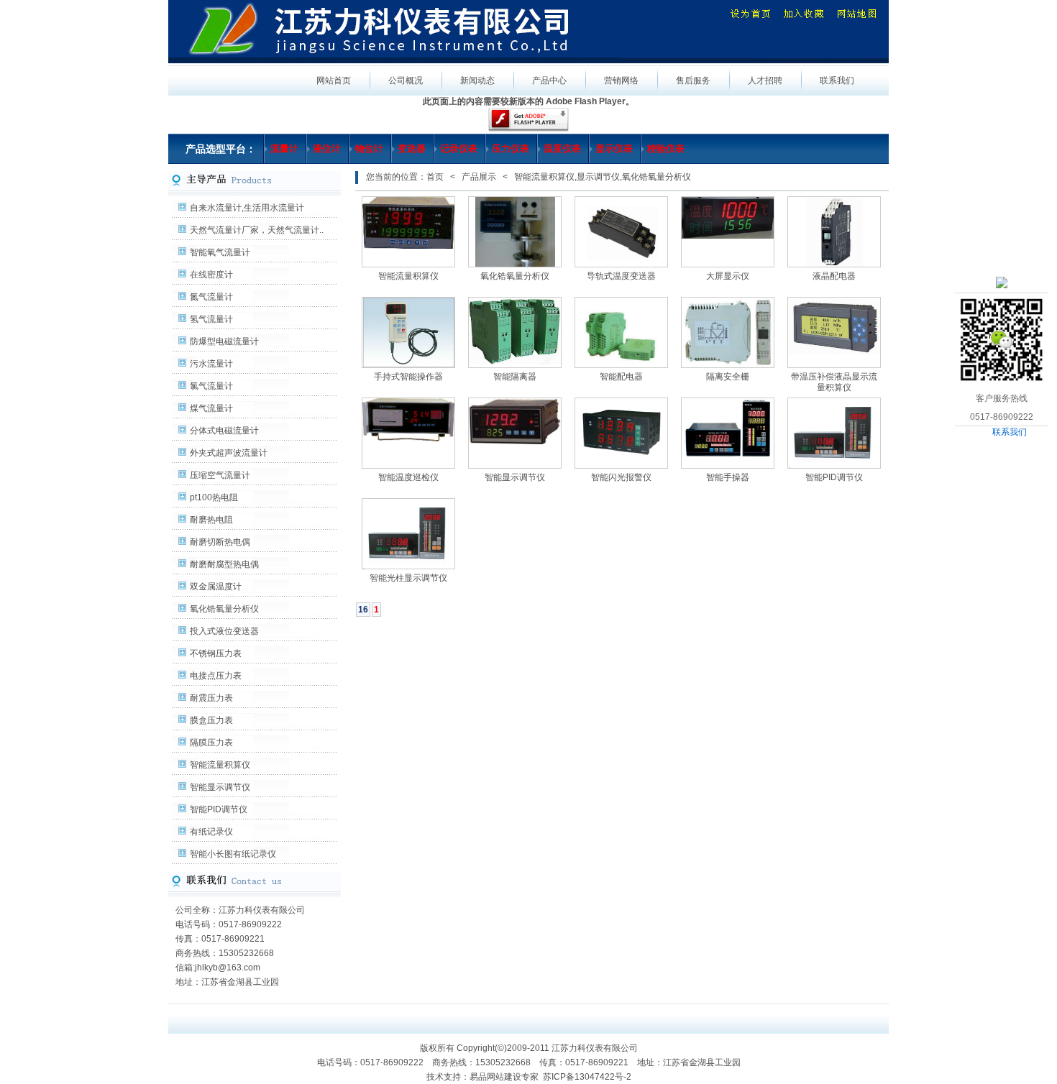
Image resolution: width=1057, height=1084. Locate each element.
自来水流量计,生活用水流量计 (247, 208)
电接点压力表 (216, 676)
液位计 (327, 148)
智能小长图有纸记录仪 (233, 854)
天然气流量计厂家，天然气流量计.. (257, 230)
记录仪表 (458, 148)
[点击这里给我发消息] (1001, 282)
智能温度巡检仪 (408, 477)
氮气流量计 (211, 297)
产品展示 (479, 177)
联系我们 (1009, 432)
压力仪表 (510, 148)
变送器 (412, 148)
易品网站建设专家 (504, 1077)
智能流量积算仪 (220, 765)
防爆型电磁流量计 (224, 341)
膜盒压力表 (211, 720)
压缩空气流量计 (220, 475)
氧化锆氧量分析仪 (224, 609)
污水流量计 (211, 364)
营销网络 (621, 80)
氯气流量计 (211, 386)
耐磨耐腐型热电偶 (224, 564)
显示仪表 (614, 148)
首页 (435, 177)
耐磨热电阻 (211, 520)
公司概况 (405, 80)
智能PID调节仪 (218, 809)
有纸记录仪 (211, 832)
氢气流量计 (211, 319)
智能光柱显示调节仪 (408, 578)
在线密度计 (211, 275)
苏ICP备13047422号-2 (587, 1077)
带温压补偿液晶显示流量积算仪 (834, 382)
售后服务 (693, 80)
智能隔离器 (514, 377)
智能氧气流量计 (220, 252)
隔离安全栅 (727, 377)
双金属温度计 (216, 587)
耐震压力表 (211, 698)
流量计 (284, 148)
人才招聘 (765, 80)
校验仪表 (666, 148)
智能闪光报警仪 (621, 477)
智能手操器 (727, 477)
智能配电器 (621, 377)
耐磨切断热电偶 (220, 542)
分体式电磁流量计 (224, 431)
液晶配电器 (834, 276)
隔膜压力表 (211, 743)
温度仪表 (562, 148)
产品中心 (549, 80)
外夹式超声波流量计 (228, 453)
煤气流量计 (211, 408)
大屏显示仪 (727, 276)
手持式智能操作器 (408, 377)
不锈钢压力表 (216, 653)
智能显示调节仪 (220, 787)
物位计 (369, 148)
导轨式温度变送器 (621, 276)
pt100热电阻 (214, 497)
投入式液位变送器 (224, 631)
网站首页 (333, 80)
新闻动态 (477, 80)
